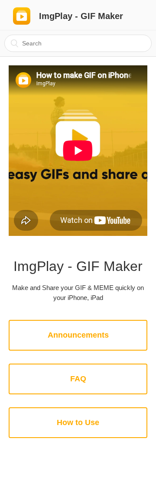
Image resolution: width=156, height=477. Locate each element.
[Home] (21, 16)
